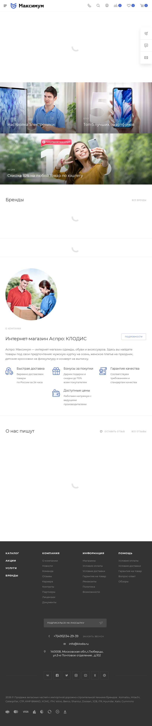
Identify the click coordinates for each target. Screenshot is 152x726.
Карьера (47, 581)
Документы (49, 602)
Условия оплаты (93, 565)
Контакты (48, 586)
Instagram (76, 675)
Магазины (89, 560)
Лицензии (48, 597)
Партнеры (48, 591)
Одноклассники (95, 675)
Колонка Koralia (31, 38)
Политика (89, 586)
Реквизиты (89, 581)
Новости (47, 565)
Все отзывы (139, 431)
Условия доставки (94, 571)
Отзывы (47, 576)
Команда (47, 571)
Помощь (125, 553)
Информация (93, 553)
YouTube (86, 675)
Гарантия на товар (94, 576)
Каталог (12, 553)
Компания (51, 553)
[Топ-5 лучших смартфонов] (114, 107)
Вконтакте (48, 675)
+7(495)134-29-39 (66, 636)
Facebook (57, 675)
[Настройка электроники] (38, 107)
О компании (50, 560)
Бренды (12, 575)
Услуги (11, 568)
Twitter (67, 675)
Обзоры (123, 581)
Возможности (91, 591)
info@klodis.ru (79, 644)
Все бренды (139, 200)
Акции (11, 560)
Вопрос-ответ (127, 576)
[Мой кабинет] (107, 6)
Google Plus (104, 675)
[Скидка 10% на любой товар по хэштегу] (76, 159)
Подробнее (26, 60)
